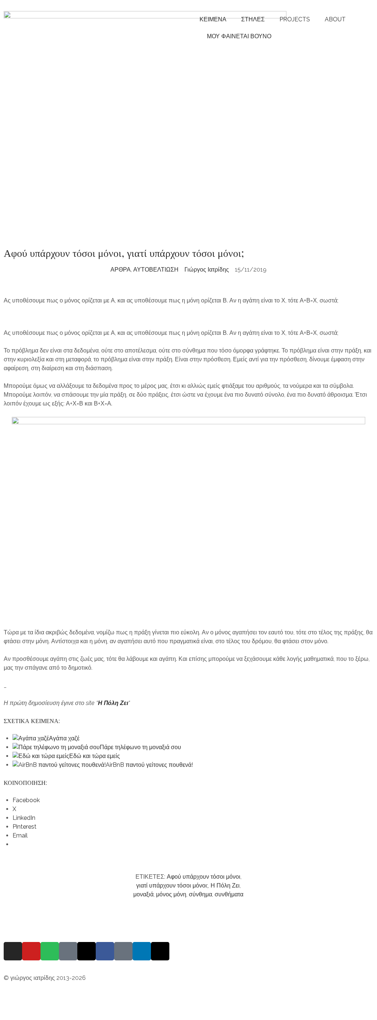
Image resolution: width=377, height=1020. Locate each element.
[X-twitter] (160, 951)
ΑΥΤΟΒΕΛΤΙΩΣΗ (156, 269)
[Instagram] (13, 951)
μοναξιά (143, 894)
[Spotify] (49, 951)
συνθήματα (229, 894)
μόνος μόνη (171, 894)
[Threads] (86, 951)
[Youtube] (31, 951)
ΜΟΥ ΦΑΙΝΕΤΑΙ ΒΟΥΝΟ (237, 36)
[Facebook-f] (105, 951)
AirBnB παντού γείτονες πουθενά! (149, 764)
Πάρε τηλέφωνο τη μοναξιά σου (140, 747)
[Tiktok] (123, 951)
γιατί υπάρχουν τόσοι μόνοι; (172, 885)
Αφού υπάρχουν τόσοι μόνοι (203, 876)
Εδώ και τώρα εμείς (94, 755)
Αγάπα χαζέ (64, 738)
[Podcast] (68, 951)
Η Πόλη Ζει (113, 703)
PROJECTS (294, 19)
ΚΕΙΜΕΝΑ (213, 19)
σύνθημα (200, 894)
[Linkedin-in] (142, 951)
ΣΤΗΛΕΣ (253, 19)
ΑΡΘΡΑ (120, 269)
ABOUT (335, 19)
